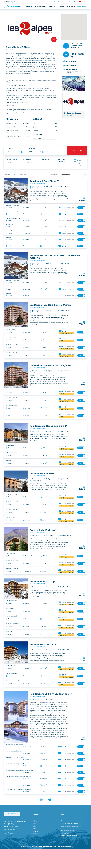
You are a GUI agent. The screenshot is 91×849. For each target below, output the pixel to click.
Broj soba (45, 159)
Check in (10, 148)
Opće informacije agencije (69, 823)
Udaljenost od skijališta (63, 160)
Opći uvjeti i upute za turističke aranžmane (71, 827)
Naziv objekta (12, 159)
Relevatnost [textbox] (66, 174)
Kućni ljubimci (79, 164)
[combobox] (30, 163)
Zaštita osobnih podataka (69, 835)
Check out (32, 148)
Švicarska (36, 834)
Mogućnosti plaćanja (67, 830)
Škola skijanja (40, 6)
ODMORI (61, 6)
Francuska (10, 50)
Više (79, 207)
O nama (63, 821)
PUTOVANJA (70, 6)
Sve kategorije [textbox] (28, 163)
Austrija (35, 828)
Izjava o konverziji (67, 833)
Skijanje (29, 6)
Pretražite (77, 150)
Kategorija (27, 159)
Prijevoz (52, 6)
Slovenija (35, 831)
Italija (34, 826)
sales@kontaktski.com (60, 1)
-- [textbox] (43, 163)
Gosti (51, 148)
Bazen (79, 160)
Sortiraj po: (54, 174)
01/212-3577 (73, 1)
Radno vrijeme (11, 2)
